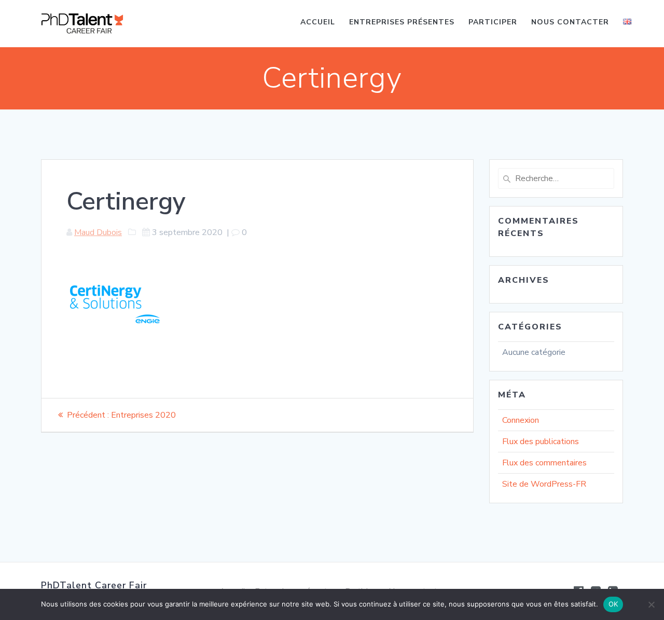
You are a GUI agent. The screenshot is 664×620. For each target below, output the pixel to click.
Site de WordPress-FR (544, 484)
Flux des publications (540, 441)
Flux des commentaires (544, 463)
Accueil (317, 22)
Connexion (520, 420)
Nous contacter (570, 22)
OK (613, 604)
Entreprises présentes (401, 22)
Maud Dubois (98, 232)
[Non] (651, 604)
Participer (492, 22)
